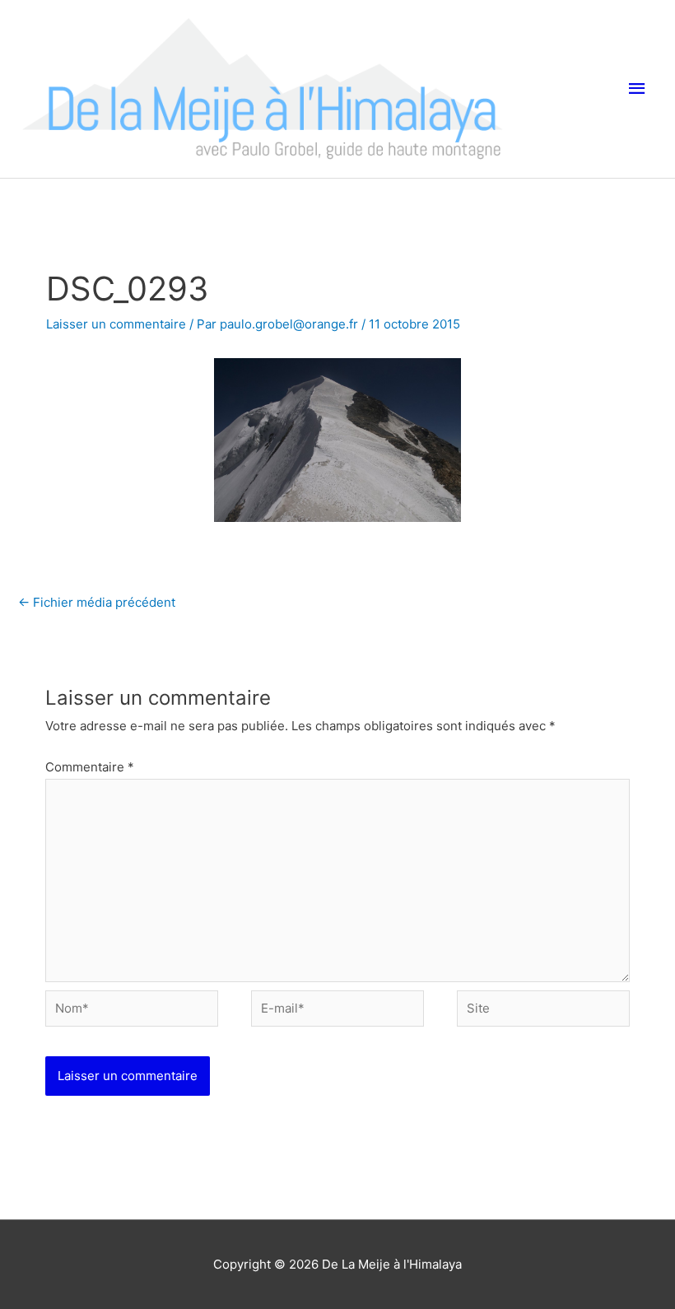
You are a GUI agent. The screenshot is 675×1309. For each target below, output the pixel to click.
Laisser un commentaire (116, 324)
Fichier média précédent (96, 602)
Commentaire (89, 767)
